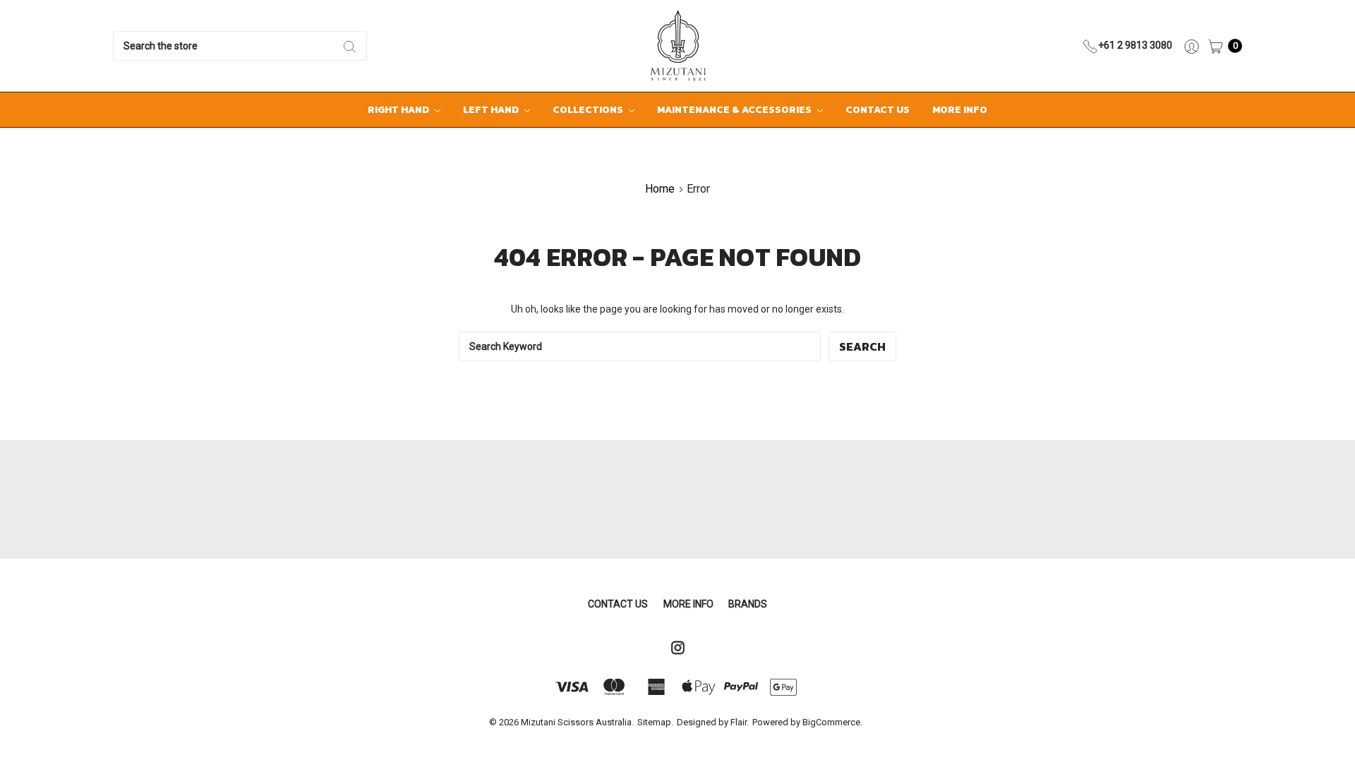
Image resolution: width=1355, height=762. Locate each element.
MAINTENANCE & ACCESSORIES (735, 109)
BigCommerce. (832, 722)
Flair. (739, 722)
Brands (747, 604)
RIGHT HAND (399, 109)
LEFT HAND (492, 109)
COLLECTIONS (589, 109)
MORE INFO (959, 109)
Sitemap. (655, 722)
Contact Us (877, 109)
